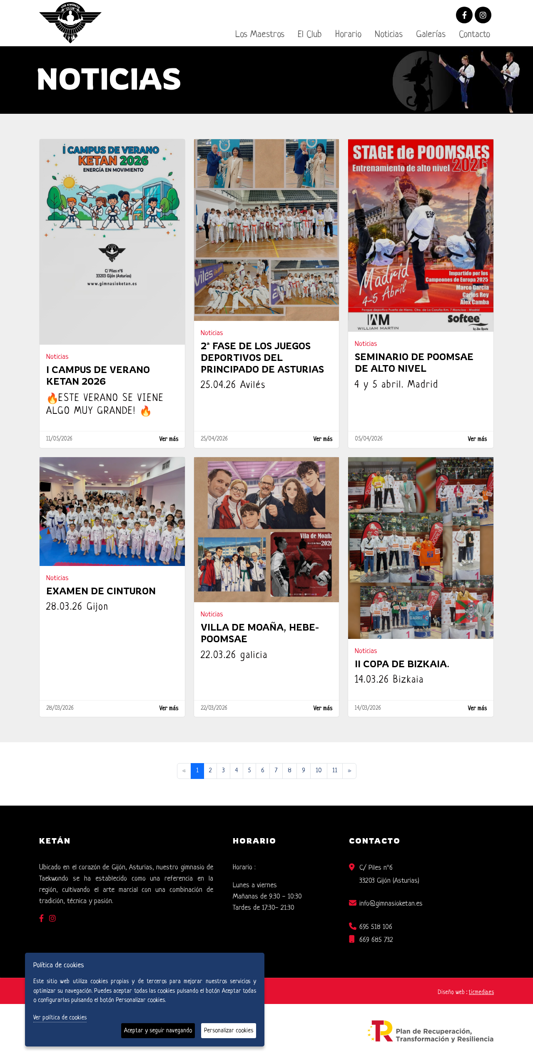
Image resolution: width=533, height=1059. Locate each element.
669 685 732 (376, 940)
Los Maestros (259, 35)
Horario (348, 35)
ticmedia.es (481, 992)
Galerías (431, 35)
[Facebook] (464, 16)
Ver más (168, 439)
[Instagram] (483, 16)
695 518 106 (375, 927)
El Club (310, 35)
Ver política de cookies (60, 1017)
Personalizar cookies (228, 1030)
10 (319, 770)
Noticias (389, 35)
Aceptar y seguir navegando (158, 1030)
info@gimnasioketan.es (391, 904)
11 (334, 770)
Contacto (474, 35)
